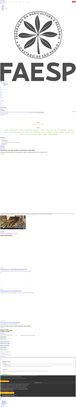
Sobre (2, 9)
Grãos (10, 132)
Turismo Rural (55, 134)
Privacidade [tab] (4, 363)
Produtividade (56, 132)
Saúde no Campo (67, 132)
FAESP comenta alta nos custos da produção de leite (10, 291)
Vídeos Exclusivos (5, 84)
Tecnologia (50, 134)
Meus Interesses (5, 83)
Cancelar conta (2, 406)
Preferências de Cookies (37, 382)
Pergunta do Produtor (37, 132)
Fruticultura (6, 132)
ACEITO (4, 381)
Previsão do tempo (49, 132)
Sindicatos (3, 6)
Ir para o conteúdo (2, 0)
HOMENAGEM (14, 132)
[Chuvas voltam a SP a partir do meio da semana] (20, 320)
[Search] (74, 119)
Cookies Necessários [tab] (5, 364)
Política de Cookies (4, 391)
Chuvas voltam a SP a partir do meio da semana (10, 322)
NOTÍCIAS (23, 132)
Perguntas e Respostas (4, 8)
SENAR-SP (72, 132)
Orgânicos (27, 132)
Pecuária (31, 132)
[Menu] (0, 3)
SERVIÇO (22, 134)
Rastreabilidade (61, 132)
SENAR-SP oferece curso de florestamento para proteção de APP (13, 269)
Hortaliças (19, 132)
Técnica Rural (45, 134)
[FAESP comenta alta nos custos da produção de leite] (13, 288)
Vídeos (3, 7)
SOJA (25, 134)
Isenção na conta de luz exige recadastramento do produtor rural (9, 233)
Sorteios (28, 134)
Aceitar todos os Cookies (4, 374)
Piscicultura (44, 132)
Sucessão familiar (33, 134)
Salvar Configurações (9, 374)
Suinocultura (40, 134)
